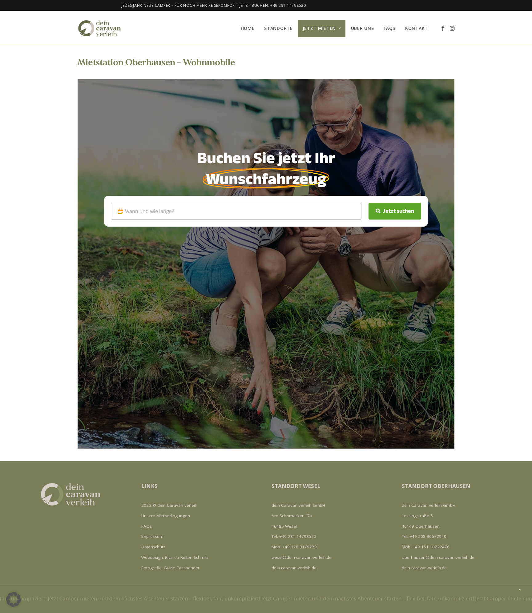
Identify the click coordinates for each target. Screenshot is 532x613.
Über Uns (362, 28)
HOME (248, 28)
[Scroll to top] (520, 589)
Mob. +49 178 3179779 (294, 547)
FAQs (389, 28)
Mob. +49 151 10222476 (425, 547)
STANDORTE (278, 28)
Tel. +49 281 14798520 (294, 536)
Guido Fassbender (182, 568)
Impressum (152, 536)
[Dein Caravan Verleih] (102, 28)
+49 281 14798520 (247, 5)
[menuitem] (247, 28)
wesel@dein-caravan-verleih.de (302, 557)
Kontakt (416, 28)
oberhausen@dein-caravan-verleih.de (438, 557)
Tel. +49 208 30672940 (424, 536)
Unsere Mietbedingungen (165, 515)
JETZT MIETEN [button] (319, 28)
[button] (443, 28)
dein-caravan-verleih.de (294, 568)
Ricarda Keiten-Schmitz (187, 557)
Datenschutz (153, 547)
